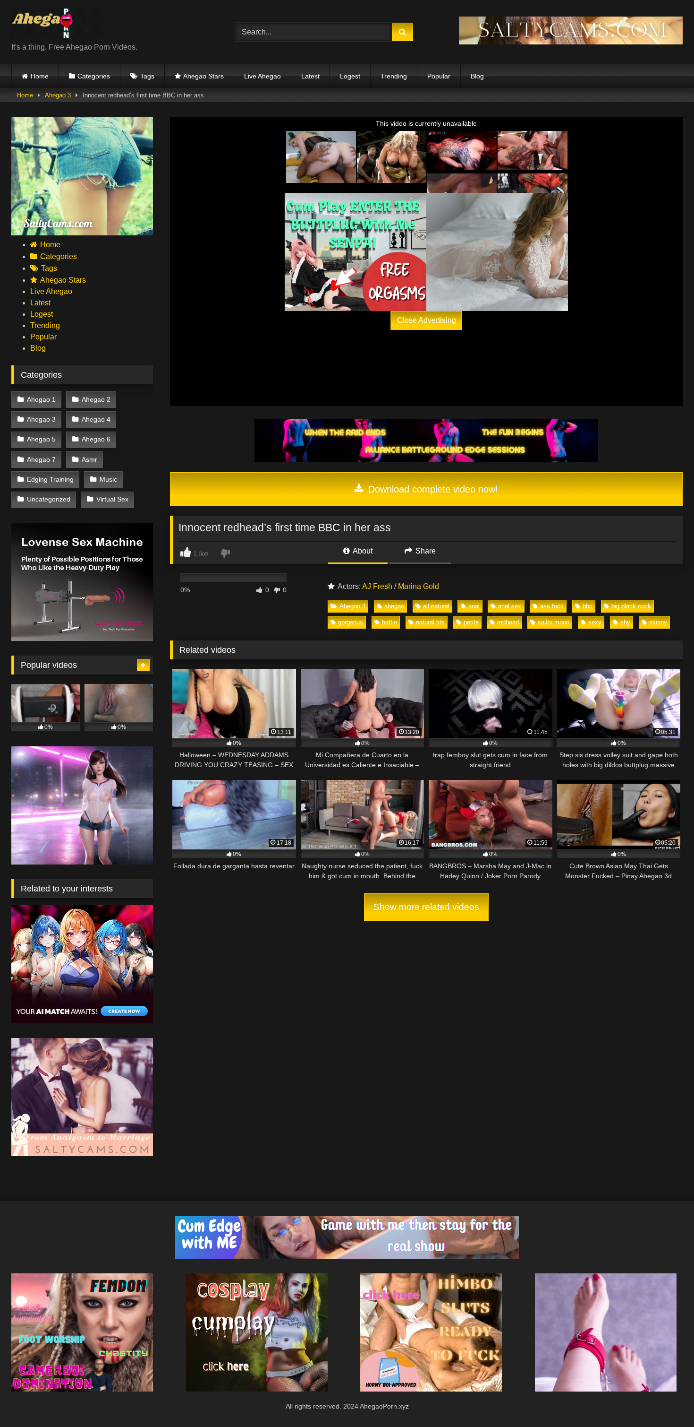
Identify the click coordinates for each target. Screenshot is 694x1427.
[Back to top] (664, 1399)
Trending (394, 76)
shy (625, 622)
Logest (350, 76)
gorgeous (350, 622)
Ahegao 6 (96, 439)
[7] (606, 1389)
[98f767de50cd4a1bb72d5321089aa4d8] (82, 638)
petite (471, 622)
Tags (147, 76)
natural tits (430, 622)
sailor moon (553, 622)
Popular (438, 76)
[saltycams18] (82, 233)
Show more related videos (426, 907)
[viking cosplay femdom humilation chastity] (82, 1389)
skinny (658, 622)
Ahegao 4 (96, 419)
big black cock (631, 606)
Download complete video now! (431, 489)
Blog (477, 76)
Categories (93, 76)
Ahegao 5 (41, 439)
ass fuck (552, 606)
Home (40, 76)
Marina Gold (418, 586)
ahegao (394, 606)
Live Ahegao (262, 76)
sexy (594, 622)
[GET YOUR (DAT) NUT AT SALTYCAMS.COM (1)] (571, 42)
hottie (389, 622)
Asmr (89, 459)
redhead (508, 622)
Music (108, 479)
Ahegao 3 (58, 95)
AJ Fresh (377, 586)
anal (474, 606)
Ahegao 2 (96, 399)
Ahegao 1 (41, 399)
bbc (587, 606)
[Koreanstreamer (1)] (497, 252)
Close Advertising (426, 320)
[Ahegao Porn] (58, 25)
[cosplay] (355, 252)
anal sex (509, 606)
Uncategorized (48, 499)
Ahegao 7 (41, 459)
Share (425, 551)
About (361, 551)
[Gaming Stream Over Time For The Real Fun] (347, 1256)
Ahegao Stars (203, 76)
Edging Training (50, 479)
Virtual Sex (112, 499)
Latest (310, 76)
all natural (436, 606)
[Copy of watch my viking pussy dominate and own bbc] (426, 459)
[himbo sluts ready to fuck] (431, 1389)
